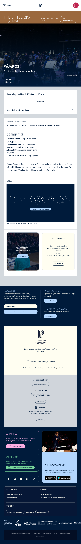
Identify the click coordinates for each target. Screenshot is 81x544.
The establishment (11, 498)
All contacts (40, 401)
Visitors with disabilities (15, 512)
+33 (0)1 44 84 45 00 (45, 394)
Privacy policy (47, 533)
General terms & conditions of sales (21, 533)
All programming (68, 19)
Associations (30, 512)
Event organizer (42, 512)
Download (40, 419)
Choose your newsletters (20, 312)
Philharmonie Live (46, 494)
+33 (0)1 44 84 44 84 (43, 396)
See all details (58, 263)
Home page (10, 121)
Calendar (17, 121)
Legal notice (37, 533)
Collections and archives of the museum (52, 498)
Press (55, 533)
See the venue (23, 256)
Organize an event (65, 533)
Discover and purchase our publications (22, 467)
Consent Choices (40, 536)
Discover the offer (50, 300)
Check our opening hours (40, 384)
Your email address (11, 306)
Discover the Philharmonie (14, 494)
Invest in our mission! (17, 446)
